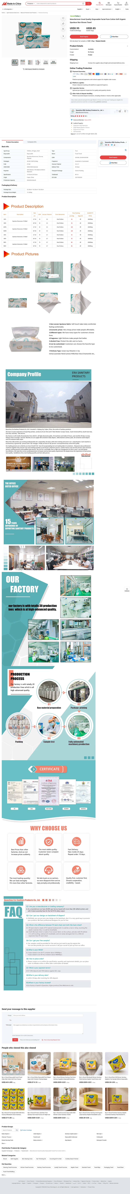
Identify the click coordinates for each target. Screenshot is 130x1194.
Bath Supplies (14, 1159)
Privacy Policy (91, 1187)
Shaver (5, 1159)
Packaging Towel (108, 1167)
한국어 (79, 1183)
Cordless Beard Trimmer (71, 1159)
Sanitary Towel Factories (44, 1167)
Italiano (56, 1183)
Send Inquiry (84, 36)
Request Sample (100, 41)
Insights (110, 1181)
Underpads (100, 1137)
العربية (74, 1183)
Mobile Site (103, 1181)
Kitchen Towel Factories (27, 1167)
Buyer (87, 9)
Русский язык (49, 1183)
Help (96, 9)
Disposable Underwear (71, 1137)
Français (42, 1183)
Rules (127, 9)
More (3, 1175)
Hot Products (21, 1181)
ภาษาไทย (94, 1183)
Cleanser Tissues (6, 1137)
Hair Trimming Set (41, 1159)
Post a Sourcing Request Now (51, 1040)
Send (15, 1040)
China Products (30, 1181)
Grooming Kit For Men (56, 1159)
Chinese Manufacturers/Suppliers (44, 1181)
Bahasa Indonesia (114, 1183)
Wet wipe (99, 1134)
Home (3, 12)
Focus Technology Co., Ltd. (53, 1187)
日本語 (84, 1183)
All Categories (8, 9)
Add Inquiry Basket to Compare (34, 69)
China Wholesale (58, 1181)
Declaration (83, 1187)
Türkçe (99, 1183)
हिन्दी (89, 1183)
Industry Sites (76, 1181)
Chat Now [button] (115, 36)
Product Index (95, 1181)
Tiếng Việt (105, 1183)
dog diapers (68, 1140)
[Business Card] (125, 150)
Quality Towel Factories (60, 1167)
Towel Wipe (97, 1167)
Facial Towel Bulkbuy (9, 1171)
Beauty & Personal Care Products (28, 12)
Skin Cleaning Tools (27, 1159)
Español (29, 1183)
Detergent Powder (102, 1140)
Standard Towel (86, 1167)
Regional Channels (85, 1181)
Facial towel (36, 1137)
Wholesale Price (67, 1181)
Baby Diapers (5, 1134)
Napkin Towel (74, 1167)
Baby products (37, 1140)
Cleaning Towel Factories (10, 1167)
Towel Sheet (120, 1167)
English (23, 1183)
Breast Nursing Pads (7, 1140)
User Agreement (75, 1187)
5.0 (106, 145)
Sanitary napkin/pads (71, 1134)
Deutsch (62, 1183)
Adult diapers (37, 1134)
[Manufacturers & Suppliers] (11, 4)
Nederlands (68, 1183)
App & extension (106, 9)
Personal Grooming (43, 12)
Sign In (73, 134)
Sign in (126, 5)
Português (35, 1183)
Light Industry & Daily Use (13, 12)
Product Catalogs (27, 1130)
